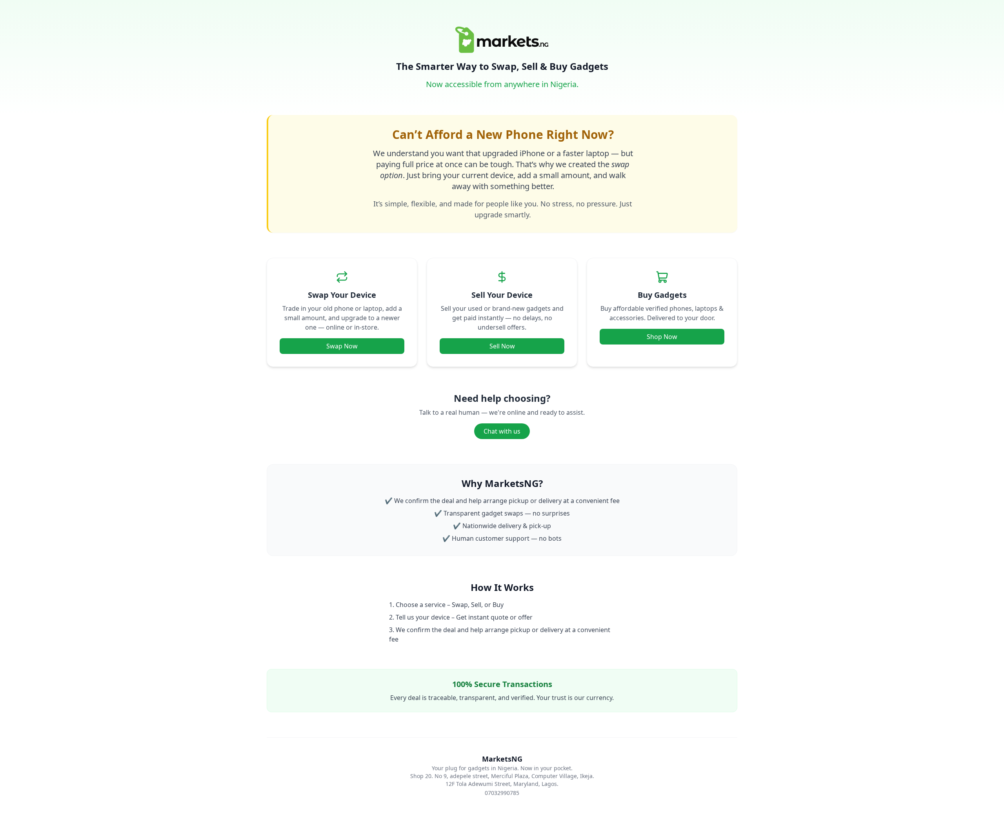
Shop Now (662, 336)
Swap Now (342, 346)
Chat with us (502, 431)
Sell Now (502, 346)
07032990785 (502, 793)
